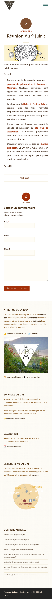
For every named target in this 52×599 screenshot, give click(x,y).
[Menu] (44, 5)
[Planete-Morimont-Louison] (26, 52)
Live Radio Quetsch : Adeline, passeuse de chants (20, 575)
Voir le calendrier (14, 446)
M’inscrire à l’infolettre (15, 418)
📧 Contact (32, 333)
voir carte (35, 475)
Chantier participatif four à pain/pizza (16, 539)
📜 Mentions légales (12, 377)
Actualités (26, 31)
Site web (7, 249)
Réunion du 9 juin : (26, 36)
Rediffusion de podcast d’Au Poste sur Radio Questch (21, 562)
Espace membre (33, 377)
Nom (6, 222)
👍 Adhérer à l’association (15, 333)
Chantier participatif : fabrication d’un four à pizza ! (21, 544)
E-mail (7, 235)
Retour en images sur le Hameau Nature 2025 (19, 549)
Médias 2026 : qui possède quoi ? (15, 534)
